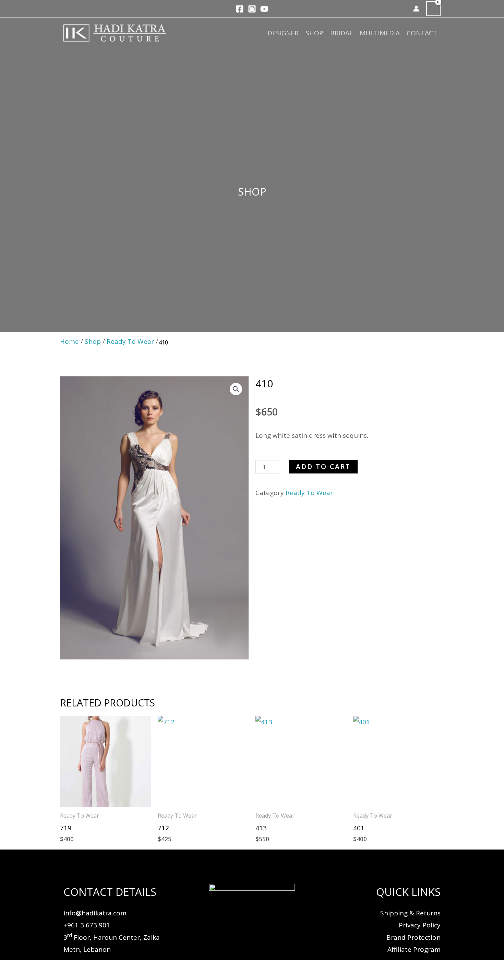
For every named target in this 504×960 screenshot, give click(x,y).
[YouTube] (264, 9)
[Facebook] (240, 9)
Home (69, 341)
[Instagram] (252, 9)
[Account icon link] (416, 8)
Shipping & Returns (410, 913)
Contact (422, 32)
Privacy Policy (420, 925)
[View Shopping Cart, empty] (433, 8)
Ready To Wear (130, 341)
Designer (283, 32)
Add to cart (323, 466)
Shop (314, 32)
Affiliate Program (414, 949)
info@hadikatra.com (95, 913)
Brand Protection (413, 937)
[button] (403, 8)
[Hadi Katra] (114, 32)
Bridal (341, 32)
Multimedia (380, 32)
